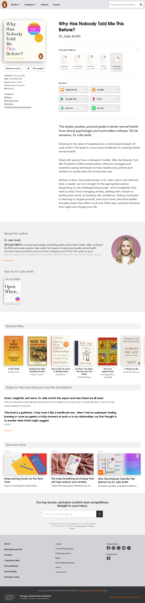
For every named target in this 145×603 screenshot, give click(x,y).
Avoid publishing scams (65, 562)
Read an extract (13, 68)
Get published (11, 566)
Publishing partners (63, 553)
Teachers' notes (11, 577)
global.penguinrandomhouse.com (125, 596)
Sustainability (10, 571)
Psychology (8, 103)
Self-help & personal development (17, 107)
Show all (8, 430)
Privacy (58, 567)
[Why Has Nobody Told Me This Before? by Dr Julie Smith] (119, 464)
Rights (58, 558)
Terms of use (61, 572)
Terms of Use (81, 526)
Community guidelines (65, 548)
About (7, 544)
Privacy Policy (82, 590)
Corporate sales (12, 560)
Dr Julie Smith (70, 36)
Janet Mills (107, 377)
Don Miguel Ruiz (107, 374)
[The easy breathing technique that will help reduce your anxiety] (72, 464)
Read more (8, 260)
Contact (8, 555)
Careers (59, 544)
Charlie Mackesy (84, 377)
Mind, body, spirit (11, 100)
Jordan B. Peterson (131, 371)
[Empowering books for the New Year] (25, 464)
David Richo (61, 374)
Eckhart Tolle (13, 371)
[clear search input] (141, 5)
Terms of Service (96, 590)
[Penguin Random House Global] (12, 597)
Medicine (8, 97)
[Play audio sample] (28, 68)
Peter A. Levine (37, 374)
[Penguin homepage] (4, 4)
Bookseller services (13, 549)
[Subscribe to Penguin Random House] (99, 514)
